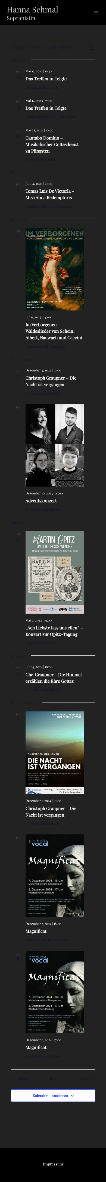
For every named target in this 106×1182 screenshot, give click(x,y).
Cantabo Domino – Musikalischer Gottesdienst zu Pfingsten (52, 144)
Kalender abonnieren (50, 1095)
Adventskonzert (41, 500)
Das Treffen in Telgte (46, 78)
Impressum (53, 1164)
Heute (53, 1078)
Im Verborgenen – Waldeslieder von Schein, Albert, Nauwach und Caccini (54, 331)
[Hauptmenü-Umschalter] (96, 12)
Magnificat (36, 931)
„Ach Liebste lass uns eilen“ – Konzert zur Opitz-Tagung (54, 631)
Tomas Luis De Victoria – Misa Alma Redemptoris (50, 194)
